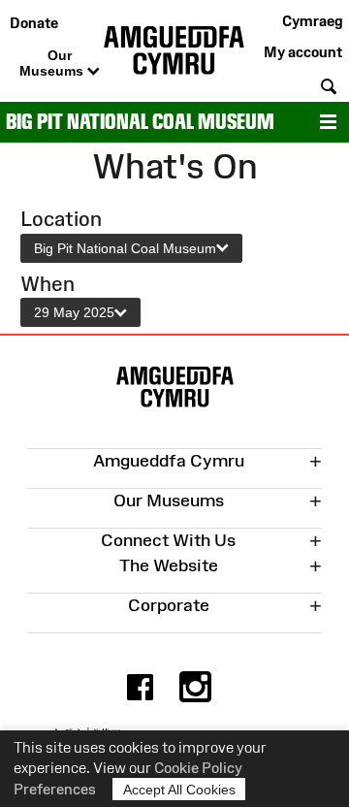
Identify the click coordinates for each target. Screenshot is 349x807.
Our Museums (53, 63)
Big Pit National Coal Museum (140, 122)
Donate (34, 23)
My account (303, 52)
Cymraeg (312, 21)
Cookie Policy (198, 767)
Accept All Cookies (179, 789)
